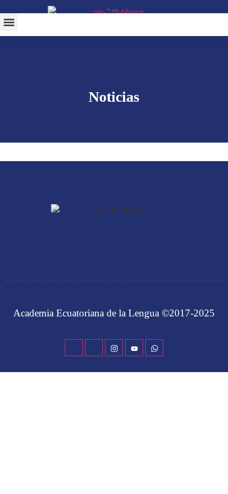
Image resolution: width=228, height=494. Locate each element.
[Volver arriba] (214, 470)
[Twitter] (94, 347)
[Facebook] (74, 347)
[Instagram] (114, 347)
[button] (8, 22)
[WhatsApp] (154, 347)
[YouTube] (134, 347)
